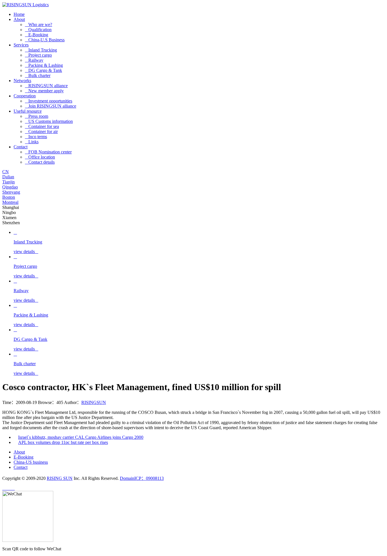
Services (21, 44)
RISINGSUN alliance (46, 85)
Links (32, 141)
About (19, 19)
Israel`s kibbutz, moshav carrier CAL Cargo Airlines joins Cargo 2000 (80, 437)
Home (19, 14)
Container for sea (42, 126)
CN (5, 171)
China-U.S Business (45, 39)
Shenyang (11, 192)
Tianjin (8, 181)
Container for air (41, 131)
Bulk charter (37, 75)
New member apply (44, 90)
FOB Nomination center (48, 151)
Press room (36, 116)
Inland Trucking (41, 50)
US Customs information (49, 121)
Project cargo (38, 55)
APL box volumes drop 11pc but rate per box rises (63, 442)
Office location (40, 157)
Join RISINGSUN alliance (50, 106)
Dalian (8, 176)
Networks (22, 80)
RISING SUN (60, 478)
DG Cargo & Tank (43, 70)
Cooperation (25, 95)
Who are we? (38, 24)
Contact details (40, 162)
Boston (8, 197)
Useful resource (28, 111)
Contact (20, 146)
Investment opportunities (48, 101)
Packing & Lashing (44, 65)
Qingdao (10, 187)
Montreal (10, 202)
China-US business (31, 462)
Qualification (38, 29)
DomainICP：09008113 (142, 478)
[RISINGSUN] (25, 4)
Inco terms (36, 136)
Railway (34, 60)
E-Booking (36, 34)
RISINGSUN (93, 402)
